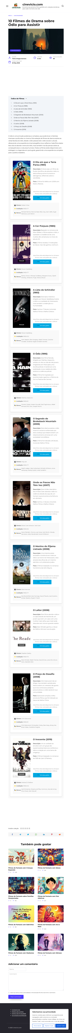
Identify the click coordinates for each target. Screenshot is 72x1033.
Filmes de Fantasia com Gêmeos (50, 953)
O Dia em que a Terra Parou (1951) (25, 103)
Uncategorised (15, 50)
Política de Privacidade (19, 1013)
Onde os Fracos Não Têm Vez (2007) (26, 117)
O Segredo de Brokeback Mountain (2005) (28, 115)
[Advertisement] (36, 81)
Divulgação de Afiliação (19, 1015)
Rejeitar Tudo (49, 1026)
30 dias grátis (44, 198)
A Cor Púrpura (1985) (21, 106)
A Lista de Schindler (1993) (23, 109)
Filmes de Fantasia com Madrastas (21, 953)
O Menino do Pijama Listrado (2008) (26, 120)
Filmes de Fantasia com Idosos (49, 868)
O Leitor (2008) (19, 123)
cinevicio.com (32, 4)
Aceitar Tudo (61, 1026)
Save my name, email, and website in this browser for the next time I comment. (32, 992)
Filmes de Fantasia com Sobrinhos (21, 924)
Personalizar (37, 1026)
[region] (49, 1019)
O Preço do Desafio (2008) (23, 126)
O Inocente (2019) (20, 129)
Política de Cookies (18, 1012)
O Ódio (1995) (18, 112)
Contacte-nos (16, 1010)
